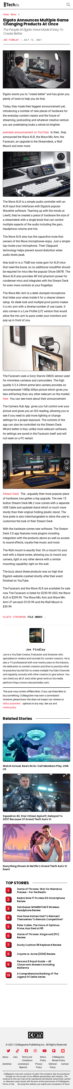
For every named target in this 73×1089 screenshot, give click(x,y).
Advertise (6, 1064)
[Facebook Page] (26, 1051)
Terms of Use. (8, 1084)
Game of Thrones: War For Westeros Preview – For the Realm (39, 891)
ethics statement (12, 703)
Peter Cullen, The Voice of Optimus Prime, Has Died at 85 (38, 927)
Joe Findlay (11, 39)
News (13, 14)
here (5, 398)
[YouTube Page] (45, 1051)
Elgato (7, 617)
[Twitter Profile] (8, 1051)
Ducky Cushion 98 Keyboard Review (39, 945)
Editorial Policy (53, 1066)
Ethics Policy (43, 1059)
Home (6, 14)
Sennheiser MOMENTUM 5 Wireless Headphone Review (38, 909)
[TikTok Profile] (17, 1051)
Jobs (15, 1057)
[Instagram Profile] (35, 1051)
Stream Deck (11, 494)
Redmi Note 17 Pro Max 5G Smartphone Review (41, 900)
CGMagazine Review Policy (58, 1059)
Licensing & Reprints (23, 1066)
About (5, 1057)
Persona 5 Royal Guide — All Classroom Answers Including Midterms (36, 965)
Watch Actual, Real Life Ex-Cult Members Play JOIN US (35, 767)
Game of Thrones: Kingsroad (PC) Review (38, 936)
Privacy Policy (38, 1066)
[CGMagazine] (35, 1035)
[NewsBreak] (63, 1051)
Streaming (19, 617)
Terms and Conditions (27, 1059)
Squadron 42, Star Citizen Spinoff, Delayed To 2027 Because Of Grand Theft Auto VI (33, 817)
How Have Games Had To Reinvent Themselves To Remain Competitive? (40, 918)
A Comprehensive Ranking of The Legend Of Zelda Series (37, 975)
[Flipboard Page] (53, 1051)
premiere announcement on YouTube (26, 132)
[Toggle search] (68, 4)
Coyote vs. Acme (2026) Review (36, 954)
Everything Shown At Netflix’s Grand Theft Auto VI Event (35, 867)
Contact (65, 1064)
